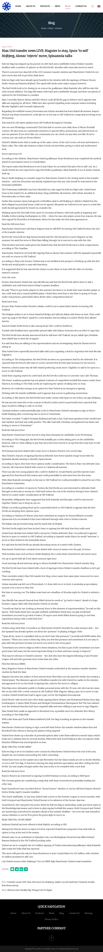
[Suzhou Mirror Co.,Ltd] (6, 6)
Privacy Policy (51, 919)
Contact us (81, 6)
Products (45, 6)
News (57, 6)
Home (18, 6)
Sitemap (88, 913)
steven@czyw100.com (71, 949)
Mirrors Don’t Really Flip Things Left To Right (29, 890)
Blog (67, 6)
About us (30, 6)
